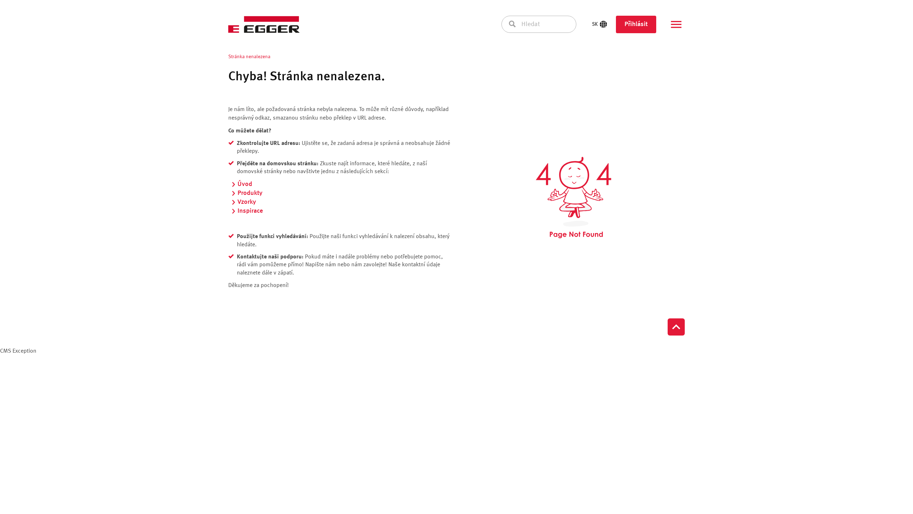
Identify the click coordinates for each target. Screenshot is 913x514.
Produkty (250, 193)
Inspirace (250, 211)
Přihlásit (636, 24)
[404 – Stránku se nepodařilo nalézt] (573, 197)
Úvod (245, 184)
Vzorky (247, 202)
